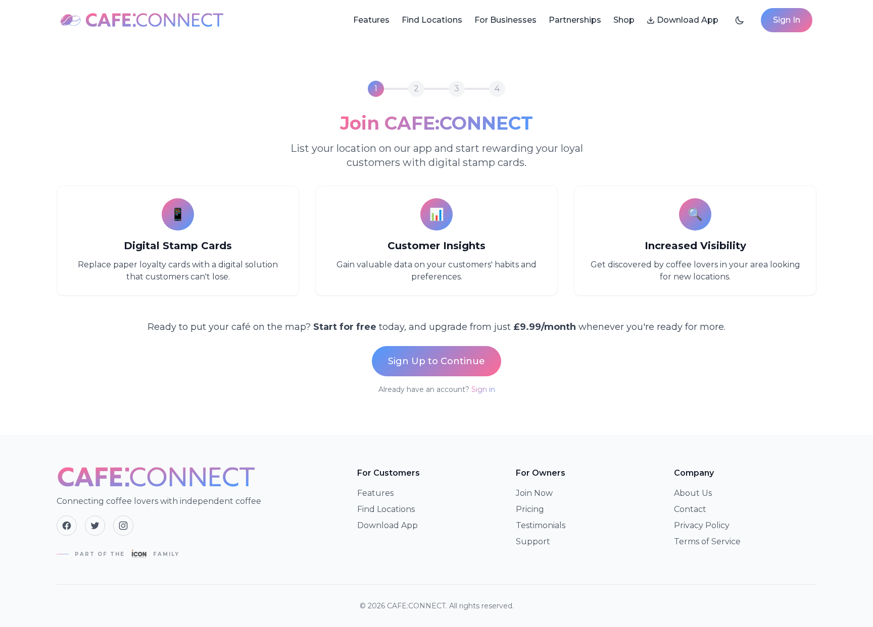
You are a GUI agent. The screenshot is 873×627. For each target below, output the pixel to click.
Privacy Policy (702, 525)
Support (533, 541)
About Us (693, 493)
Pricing (530, 509)
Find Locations (432, 20)
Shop (624, 20)
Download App (687, 20)
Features (371, 20)
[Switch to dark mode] (740, 20)
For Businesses (505, 20)
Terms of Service (707, 541)
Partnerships (575, 20)
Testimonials (540, 525)
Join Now (534, 493)
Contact (690, 509)
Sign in (483, 389)
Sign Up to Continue (436, 361)
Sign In (786, 20)
